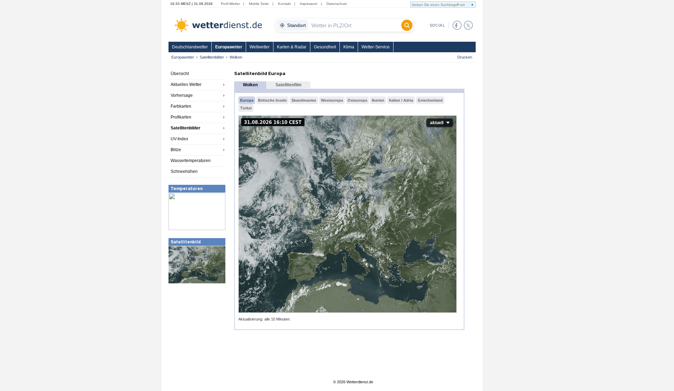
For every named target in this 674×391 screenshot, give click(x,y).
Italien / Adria (401, 100)
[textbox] (355, 25)
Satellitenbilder (212, 57)
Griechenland (430, 100)
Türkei (246, 108)
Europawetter (228, 47)
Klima (348, 47)
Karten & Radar (291, 47)
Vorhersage (182, 95)
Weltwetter (260, 47)
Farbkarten (181, 106)
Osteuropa (357, 100)
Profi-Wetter (230, 4)
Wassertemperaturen (191, 160)
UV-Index (179, 138)
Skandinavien (303, 100)
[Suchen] (406, 25)
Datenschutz (336, 4)
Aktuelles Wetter (186, 84)
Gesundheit (325, 47)
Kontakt (284, 4)
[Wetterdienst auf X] (468, 25)
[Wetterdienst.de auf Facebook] (457, 25)
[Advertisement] (197, 337)
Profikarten (181, 117)
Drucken (464, 57)
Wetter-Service (376, 47)
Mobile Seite (259, 4)
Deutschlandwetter (190, 47)
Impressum (308, 4)
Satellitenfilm (289, 84)
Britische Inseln (272, 100)
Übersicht (180, 73)
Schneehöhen (184, 171)
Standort (296, 25)
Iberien (378, 100)
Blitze (176, 149)
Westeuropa (332, 100)
